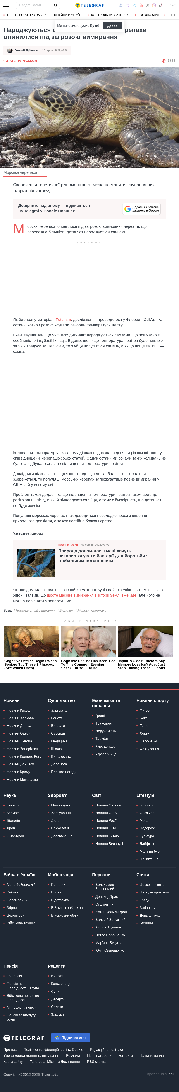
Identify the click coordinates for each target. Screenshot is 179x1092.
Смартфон (15, 836)
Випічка (57, 976)
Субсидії (58, 733)
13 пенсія (14, 976)
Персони (101, 874)
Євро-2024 (148, 741)
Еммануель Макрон (111, 912)
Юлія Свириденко (109, 950)
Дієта (55, 820)
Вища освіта (61, 756)
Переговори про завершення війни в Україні (44, 15)
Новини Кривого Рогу (24, 756)
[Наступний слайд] (174, 15)
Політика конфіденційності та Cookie (53, 1050)
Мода (144, 820)
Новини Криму (18, 772)
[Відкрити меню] (6, 5)
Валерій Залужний (110, 919)
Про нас (10, 1050)
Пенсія (10, 966)
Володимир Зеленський (104, 887)
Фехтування (149, 749)
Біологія (13, 820)
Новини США (106, 813)
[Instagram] (154, 5)
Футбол (145, 710)
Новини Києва (18, 710)
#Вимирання (44, 610)
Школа (56, 749)
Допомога (59, 764)
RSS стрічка (97, 1062)
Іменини (146, 923)
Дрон (11, 828)
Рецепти (56, 966)
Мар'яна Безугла (108, 943)
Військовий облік (64, 915)
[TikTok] (160, 5)
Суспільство (61, 700)
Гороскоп (147, 805)
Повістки (58, 884)
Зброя (12, 908)
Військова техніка (21, 923)
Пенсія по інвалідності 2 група (23, 986)
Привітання (149, 859)
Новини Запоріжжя (22, 749)
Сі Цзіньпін (104, 904)
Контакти (125, 1055)
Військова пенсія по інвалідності (23, 998)
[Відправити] (55, 5)
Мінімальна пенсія (22, 1007)
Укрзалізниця (106, 754)
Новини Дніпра (19, 726)
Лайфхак (147, 844)
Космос (13, 813)
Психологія (60, 828)
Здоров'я (58, 795)
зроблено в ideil (161, 1074)
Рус (172, 5)
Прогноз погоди (63, 772)
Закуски (57, 1014)
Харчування (61, 813)
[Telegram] (134, 5)
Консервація (61, 984)
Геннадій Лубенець (26, 50)
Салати (57, 1007)
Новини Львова (19, 741)
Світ (96, 795)
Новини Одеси (18, 733)
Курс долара (105, 746)
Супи (55, 991)
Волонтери (15, 915)
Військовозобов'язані (68, 908)
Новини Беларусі (109, 844)
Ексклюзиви (148, 15)
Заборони (148, 908)
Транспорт (103, 723)
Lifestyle (145, 795)
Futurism (63, 319)
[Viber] (127, 5)
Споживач (148, 813)
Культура (147, 836)
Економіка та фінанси (106, 703)
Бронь (56, 892)
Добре (112, 26)
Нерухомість (105, 731)
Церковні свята (152, 884)
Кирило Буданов (108, 927)
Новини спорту (152, 700)
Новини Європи (108, 805)
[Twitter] (148, 5)
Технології (15, 805)
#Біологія (65, 610)
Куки (94, 26)
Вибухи (13, 892)
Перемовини (17, 900)
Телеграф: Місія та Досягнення (55, 1062)
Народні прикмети (154, 892)
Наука (9, 795)
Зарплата (59, 710)
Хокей (145, 733)
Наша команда (152, 1055)
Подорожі (147, 828)
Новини (11, 700)
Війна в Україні (19, 874)
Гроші (100, 716)
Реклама (73, 1055)
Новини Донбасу (20, 764)
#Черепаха (23, 610)
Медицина (59, 741)
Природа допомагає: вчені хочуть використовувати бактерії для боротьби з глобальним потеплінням (103, 556)
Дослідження (61, 836)
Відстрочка (60, 900)
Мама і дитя (60, 805)
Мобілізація (60, 874)
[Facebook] (120, 5)
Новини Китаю (107, 836)
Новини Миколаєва (22, 780)
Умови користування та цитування (31, 1055)
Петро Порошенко (110, 935)
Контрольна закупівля (110, 15)
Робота (57, 718)
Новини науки (68, 544)
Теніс (144, 726)
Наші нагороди (99, 1055)
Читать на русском (20, 61)
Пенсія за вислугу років (21, 1017)
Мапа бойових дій (21, 884)
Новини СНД (105, 828)
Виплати (58, 726)
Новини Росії (105, 820)
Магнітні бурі (150, 851)
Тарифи (101, 738)
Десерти (58, 999)
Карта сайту (13, 1062)
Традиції (146, 900)
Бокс (143, 718)
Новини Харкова (20, 718)
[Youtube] (141, 5)
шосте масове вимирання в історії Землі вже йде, (92, 595)
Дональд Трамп (107, 897)
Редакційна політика (106, 1050)
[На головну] (89, 5)
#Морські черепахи (91, 610)
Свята (142, 874)
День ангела (150, 915)
